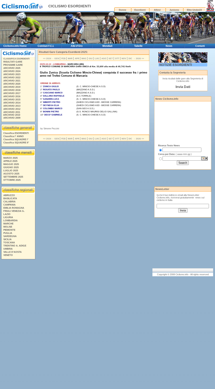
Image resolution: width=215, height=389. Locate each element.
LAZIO (6, 214)
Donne (122, 10)
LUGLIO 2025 (10, 170)
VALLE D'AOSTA (12, 252)
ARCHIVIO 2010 (11, 115)
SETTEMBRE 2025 (13, 177)
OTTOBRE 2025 (12, 180)
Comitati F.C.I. (46, 46)
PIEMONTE (9, 230)
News (169, 46)
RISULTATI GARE (12, 61)
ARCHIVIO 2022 (11, 77)
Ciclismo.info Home (15, 46)
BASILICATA (10, 198)
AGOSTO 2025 (11, 173)
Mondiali (107, 46)
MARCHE (8, 223)
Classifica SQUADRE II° (16, 142)
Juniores (174, 10)
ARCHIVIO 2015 (11, 99)
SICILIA (7, 239)
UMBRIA (8, 249)
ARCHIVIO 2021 (11, 80)
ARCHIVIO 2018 (11, 90)
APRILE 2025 (10, 161)
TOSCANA (9, 242)
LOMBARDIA (10, 220)
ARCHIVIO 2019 (11, 87)
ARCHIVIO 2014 (11, 102)
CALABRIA (9, 201)
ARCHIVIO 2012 (11, 109)
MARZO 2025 (10, 158)
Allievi (157, 10)
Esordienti (140, 10)
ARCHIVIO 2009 (11, 118)
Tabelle (138, 46)
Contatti (200, 46)
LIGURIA (8, 217)
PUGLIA (7, 233)
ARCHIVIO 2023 (11, 74)
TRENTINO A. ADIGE (14, 245)
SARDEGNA (10, 236)
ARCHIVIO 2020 (11, 84)
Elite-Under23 (194, 10)
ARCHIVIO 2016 (11, 96)
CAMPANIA (9, 204)
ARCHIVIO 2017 (11, 93)
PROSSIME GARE (13, 65)
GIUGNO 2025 (11, 167)
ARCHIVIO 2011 (11, 112)
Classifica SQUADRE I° (15, 139)
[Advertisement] (18, 325)
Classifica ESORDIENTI (16, 133)
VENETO (8, 255)
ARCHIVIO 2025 (11, 68)
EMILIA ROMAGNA (13, 208)
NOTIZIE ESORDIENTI (175, 65)
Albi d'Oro (77, 46)
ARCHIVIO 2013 (11, 106)
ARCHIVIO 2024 (11, 71)
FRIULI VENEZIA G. (14, 211)
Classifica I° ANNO (13, 136)
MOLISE (7, 226)
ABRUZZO (9, 195)
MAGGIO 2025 (11, 164)
